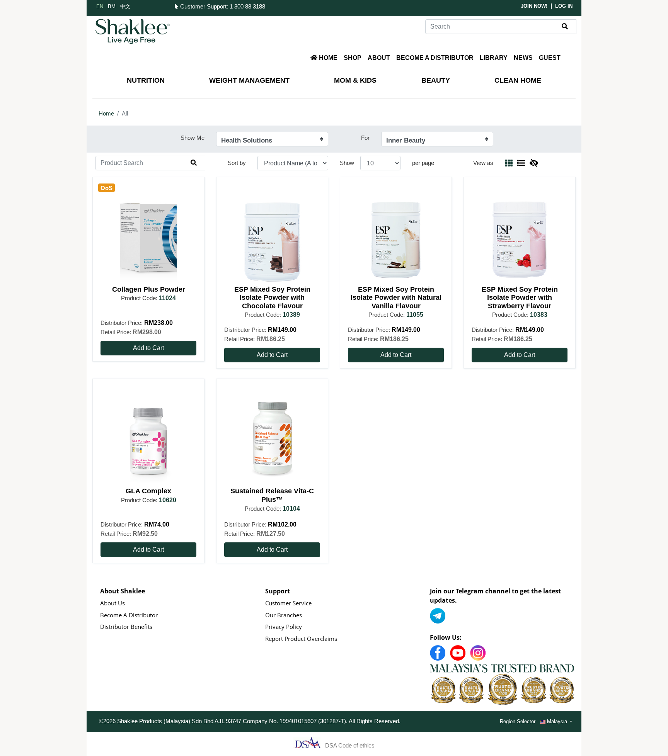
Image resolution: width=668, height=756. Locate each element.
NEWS (523, 57)
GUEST (550, 57)
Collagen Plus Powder (148, 289)
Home (106, 113)
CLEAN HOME (517, 80)
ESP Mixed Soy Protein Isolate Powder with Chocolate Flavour (272, 297)
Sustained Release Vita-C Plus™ (272, 495)
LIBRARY (494, 57)
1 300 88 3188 (247, 6)
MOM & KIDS (355, 80)
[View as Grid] (509, 163)
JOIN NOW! (534, 6)
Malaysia (557, 721)
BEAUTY (435, 80)
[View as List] (521, 163)
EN (99, 6)
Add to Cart (148, 348)
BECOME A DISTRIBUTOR (435, 57)
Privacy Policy (283, 626)
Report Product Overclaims (301, 638)
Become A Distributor (129, 615)
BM (112, 6)
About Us (112, 603)
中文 (125, 6)
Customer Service (288, 603)
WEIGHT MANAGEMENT (249, 80)
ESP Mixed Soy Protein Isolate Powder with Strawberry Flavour (520, 297)
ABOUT (379, 57)
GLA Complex (148, 491)
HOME (327, 57)
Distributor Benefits (126, 626)
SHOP (352, 57)
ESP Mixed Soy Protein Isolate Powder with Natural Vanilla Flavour (396, 297)
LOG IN (564, 6)
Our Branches (283, 615)
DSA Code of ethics (350, 745)
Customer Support (202, 6)
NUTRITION (146, 80)
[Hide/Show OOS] (534, 163)
